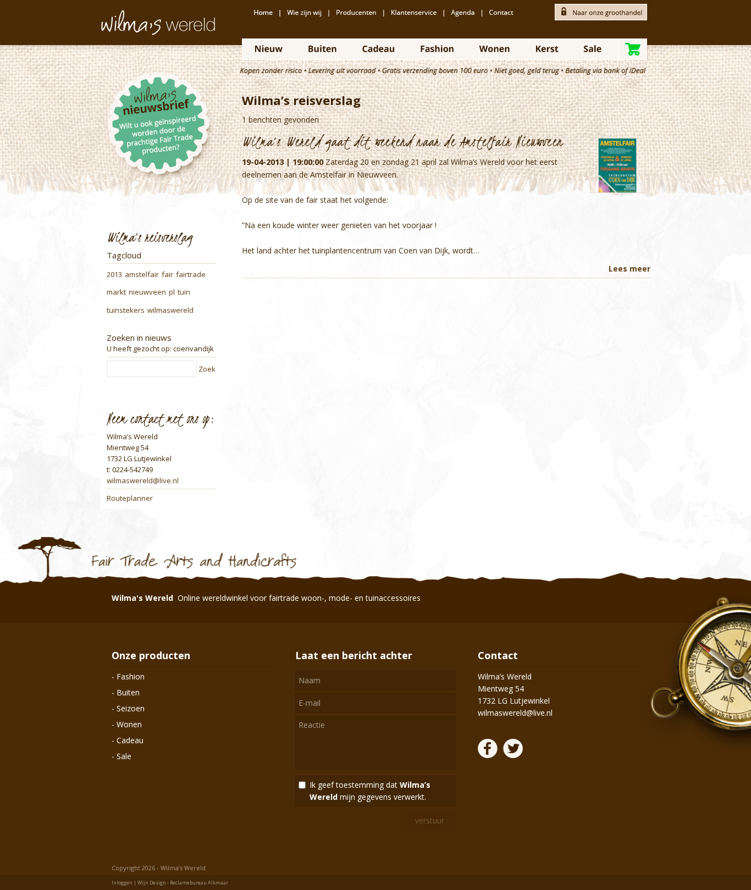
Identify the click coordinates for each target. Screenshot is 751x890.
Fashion (131, 676)
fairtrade (191, 274)
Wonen (129, 724)
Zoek (207, 369)
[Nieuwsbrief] (161, 137)
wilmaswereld (170, 310)
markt (116, 292)
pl (172, 292)
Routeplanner (130, 498)
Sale (124, 756)
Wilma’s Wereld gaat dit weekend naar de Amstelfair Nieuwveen (402, 141)
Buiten (128, 692)
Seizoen (131, 708)
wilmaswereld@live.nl (143, 480)
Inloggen (122, 882)
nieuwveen (147, 292)
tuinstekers (126, 310)
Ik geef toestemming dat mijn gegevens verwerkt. (370, 791)
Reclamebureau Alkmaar (199, 882)
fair (167, 274)
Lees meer (629, 268)
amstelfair (142, 274)
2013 (114, 274)
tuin (184, 292)
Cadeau (130, 740)
